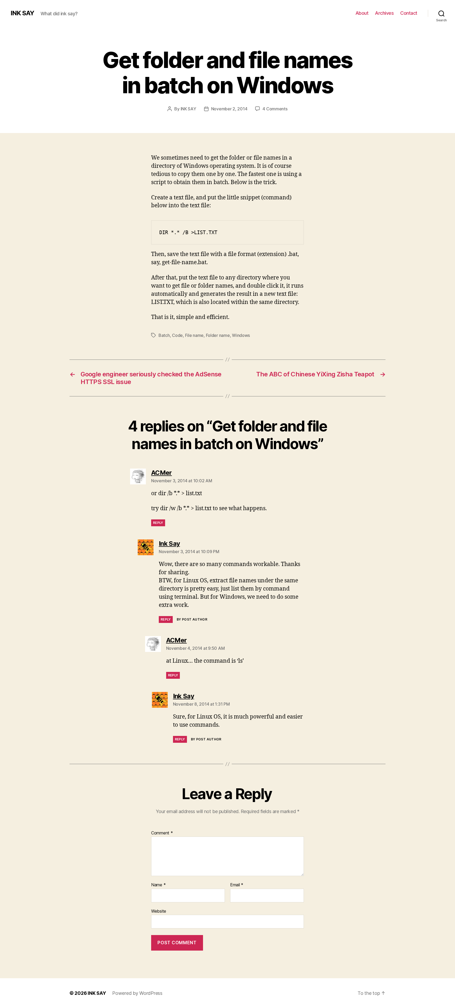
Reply (158, 523)
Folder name (218, 335)
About (362, 13)
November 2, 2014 (229, 108)
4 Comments (275, 108)
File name (194, 335)
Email (236, 885)
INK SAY (22, 13)
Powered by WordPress (137, 993)
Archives (384, 13)
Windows (241, 335)
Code (177, 335)
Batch (164, 335)
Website (158, 910)
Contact (408, 13)
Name (158, 885)
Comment (162, 833)
